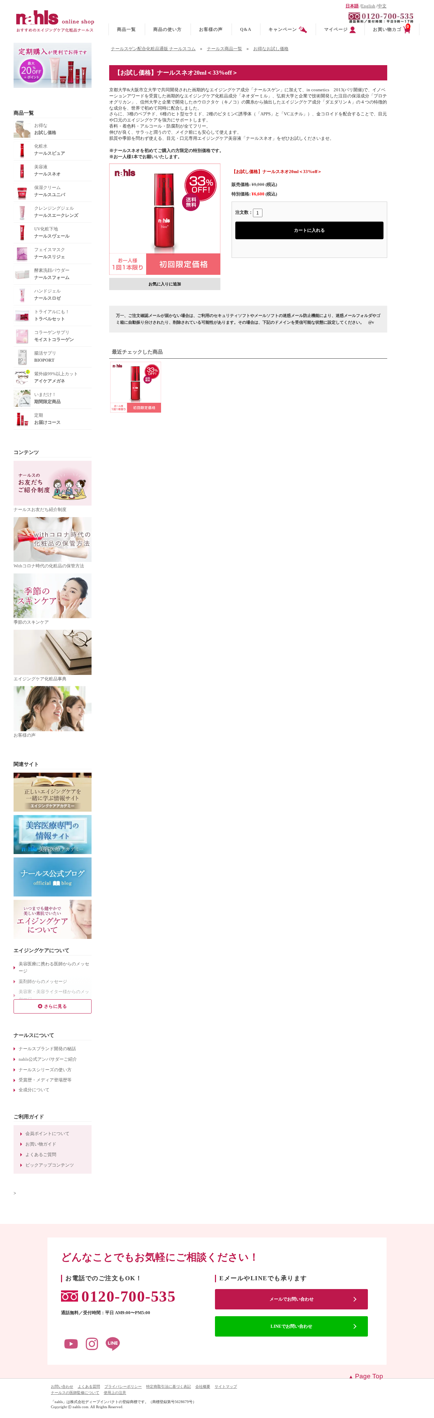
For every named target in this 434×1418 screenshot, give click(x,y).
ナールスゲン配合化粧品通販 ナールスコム (153, 48)
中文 (382, 6)
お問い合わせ (62, 1386)
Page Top (369, 1376)
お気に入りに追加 (165, 284)
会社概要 (202, 1386)
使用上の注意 (115, 1393)
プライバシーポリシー (123, 1386)
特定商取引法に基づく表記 (168, 1386)
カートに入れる (309, 230)
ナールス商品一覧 (224, 48)
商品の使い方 (167, 29)
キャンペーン (283, 29)
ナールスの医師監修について (75, 1393)
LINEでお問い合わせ (291, 1326)
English (368, 6)
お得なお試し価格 (271, 48)
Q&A (245, 29)
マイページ (336, 29)
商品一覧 (126, 29)
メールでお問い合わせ (292, 1299)
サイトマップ (226, 1386)
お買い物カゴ (391, 28)
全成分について (34, 1090)
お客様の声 (211, 29)
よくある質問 (89, 1386)
